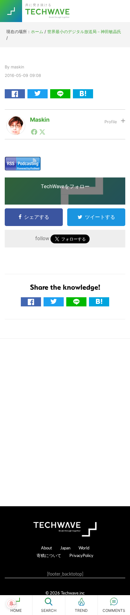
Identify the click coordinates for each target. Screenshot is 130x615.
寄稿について (49, 555)
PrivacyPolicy (81, 555)
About (46, 548)
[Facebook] (34, 132)
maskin (40, 119)
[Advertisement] (65, 422)
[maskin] (15, 121)
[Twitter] (42, 132)
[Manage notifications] (11, 604)
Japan (65, 548)
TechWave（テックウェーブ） (48, 11)
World (84, 548)
